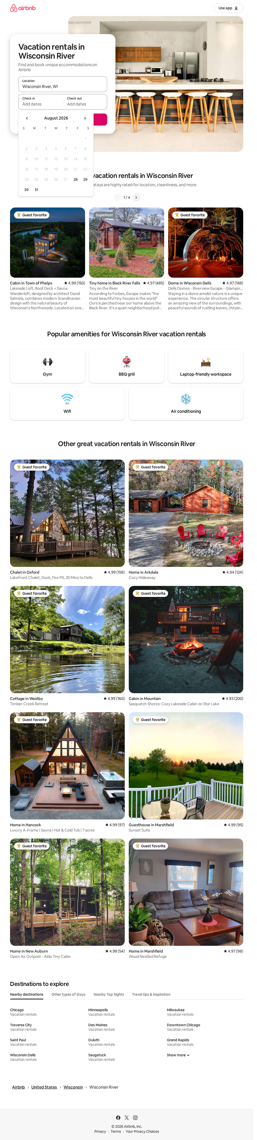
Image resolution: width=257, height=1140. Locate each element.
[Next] (136, 197)
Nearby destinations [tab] (26, 994)
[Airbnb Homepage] (23, 8)
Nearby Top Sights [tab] (109, 994)
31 (36, 189)
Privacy (100, 1131)
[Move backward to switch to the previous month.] (27, 118)
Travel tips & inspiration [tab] (151, 994)
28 (76, 179)
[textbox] (40, 104)
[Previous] (117, 197)
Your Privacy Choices (142, 1131)
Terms (116, 1131)
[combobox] (62, 86)
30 (26, 189)
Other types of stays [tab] (68, 994)
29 (85, 179)
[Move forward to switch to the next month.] (84, 118)
